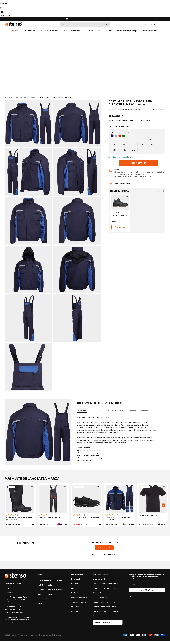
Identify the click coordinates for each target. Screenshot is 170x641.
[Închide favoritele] (2, 12)
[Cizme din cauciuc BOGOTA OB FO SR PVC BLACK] (20, 499)
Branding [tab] (144, 410)
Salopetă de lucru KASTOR (49, 517)
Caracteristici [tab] (97, 410)
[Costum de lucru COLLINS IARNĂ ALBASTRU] (120, 499)
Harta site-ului (76, 593)
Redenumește (6, 16)
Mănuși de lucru (94, 31)
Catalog (74, 611)
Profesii (41, 603)
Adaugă (122, 227)
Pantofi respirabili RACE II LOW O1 (86, 517)
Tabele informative (78, 602)
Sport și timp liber (149, 31)
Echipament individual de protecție (51, 590)
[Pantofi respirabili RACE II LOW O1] (86, 499)
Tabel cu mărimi (158, 140)
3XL (114, 150)
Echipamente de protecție (127, 31)
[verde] (123, 136)
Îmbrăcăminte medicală (73, 31)
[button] (85, 24)
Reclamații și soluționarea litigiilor (106, 611)
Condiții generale (100, 597)
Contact (74, 584)
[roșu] (119, 136)
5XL (133, 150)
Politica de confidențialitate (104, 602)
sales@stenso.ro (10, 588)
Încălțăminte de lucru (50, 31)
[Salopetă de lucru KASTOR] (53, 499)
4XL (124, 150)
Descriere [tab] (82, 410)
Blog (73, 588)
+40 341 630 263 (147, 24)
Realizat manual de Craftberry (50, 635)
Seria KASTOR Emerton (28, 97)
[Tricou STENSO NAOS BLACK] (153, 499)
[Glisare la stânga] (158, 191)
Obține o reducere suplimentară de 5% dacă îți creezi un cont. (130, 120)
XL (143, 145)
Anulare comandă (100, 616)
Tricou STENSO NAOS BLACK (150, 515)
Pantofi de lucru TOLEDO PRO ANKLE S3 (119, 215)
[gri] (116, 136)
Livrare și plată (99, 579)
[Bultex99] (15, 575)
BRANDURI (75, 607)
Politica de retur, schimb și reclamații (107, 588)
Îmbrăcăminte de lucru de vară (50, 580)
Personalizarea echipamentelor (105, 584)
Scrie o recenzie (104, 548)
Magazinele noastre (79, 597)
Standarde (97, 593)
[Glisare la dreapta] (162, 191)
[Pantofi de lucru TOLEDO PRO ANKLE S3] (120, 202)
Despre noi (75, 579)
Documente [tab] (131, 410)
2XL (152, 145)
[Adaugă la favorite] (162, 163)
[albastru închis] (112, 136)
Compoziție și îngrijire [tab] (115, 410)
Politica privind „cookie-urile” (104, 607)
